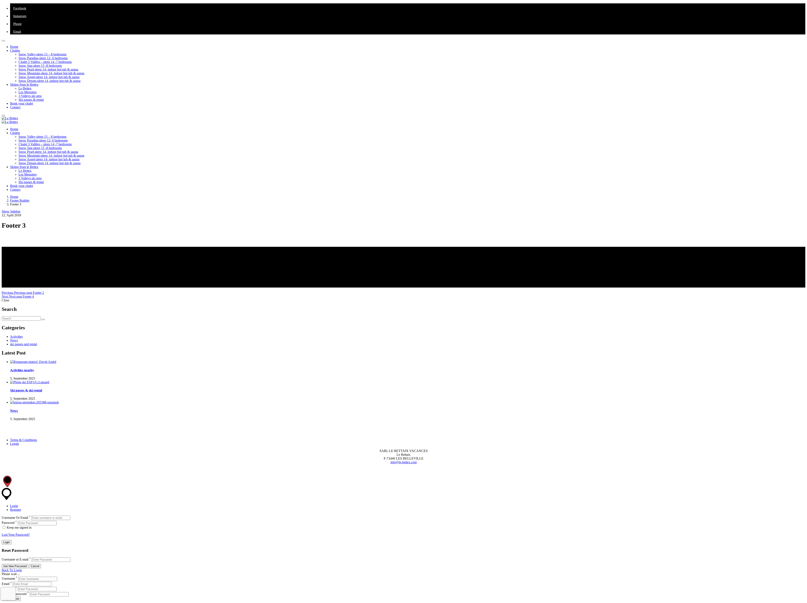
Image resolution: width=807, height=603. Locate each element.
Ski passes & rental (31, 99)
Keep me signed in (19, 527)
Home (14, 47)
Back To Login (12, 570)
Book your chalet (21, 103)
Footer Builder (19, 200)
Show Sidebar (11, 211)
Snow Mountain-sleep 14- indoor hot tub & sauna (51, 73)
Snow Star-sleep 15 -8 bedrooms (40, 65)
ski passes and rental (23, 344)
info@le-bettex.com (403, 462)
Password (8, 523)
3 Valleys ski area (30, 96)
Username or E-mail (15, 559)
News (14, 340)
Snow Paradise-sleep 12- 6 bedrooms (43, 58)
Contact (15, 107)
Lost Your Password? (16, 534)
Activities (16, 336)
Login (14, 506)
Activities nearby (22, 370)
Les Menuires (27, 92)
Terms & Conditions (23, 440)
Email (5, 584)
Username (8, 579)
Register (15, 509)
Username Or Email (15, 517)
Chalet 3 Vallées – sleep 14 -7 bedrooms (45, 62)
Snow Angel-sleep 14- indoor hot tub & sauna (48, 77)
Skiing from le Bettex (24, 84)
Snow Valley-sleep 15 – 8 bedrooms (42, 54)
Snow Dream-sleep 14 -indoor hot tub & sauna (49, 81)
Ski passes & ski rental (26, 390)
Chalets (15, 50)
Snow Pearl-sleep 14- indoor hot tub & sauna (48, 69)
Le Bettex (25, 88)
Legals (14, 443)
